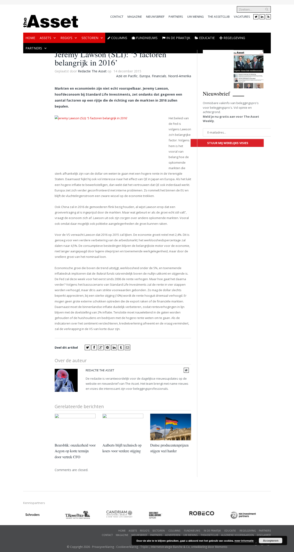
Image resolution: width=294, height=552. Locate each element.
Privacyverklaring (103, 547)
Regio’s (66, 38)
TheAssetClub (209, 535)
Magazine (134, 17)
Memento (221, 547)
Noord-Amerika (179, 76)
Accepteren (270, 540)
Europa (144, 76)
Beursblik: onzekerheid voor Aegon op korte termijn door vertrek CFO (75, 451)
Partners (176, 17)
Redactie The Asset (92, 71)
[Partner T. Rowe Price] (85, 514)
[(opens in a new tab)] (126, 514)
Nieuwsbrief (155, 17)
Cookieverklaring (127, 547)
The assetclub (219, 17)
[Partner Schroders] (44, 515)
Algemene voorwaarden (237, 535)
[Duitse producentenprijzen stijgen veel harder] (170, 427)
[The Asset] (50, 20)
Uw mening (195, 17)
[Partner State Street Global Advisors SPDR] (168, 515)
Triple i (144, 547)
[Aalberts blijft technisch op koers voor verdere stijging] (122, 427)
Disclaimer (264, 535)
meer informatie (244, 540)
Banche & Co (181, 547)
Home (30, 38)
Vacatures (242, 17)
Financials (159, 76)
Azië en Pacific (127, 76)
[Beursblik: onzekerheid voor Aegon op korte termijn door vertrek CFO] (75, 427)
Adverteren (172, 535)
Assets (45, 38)
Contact (116, 17)
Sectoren (90, 38)
